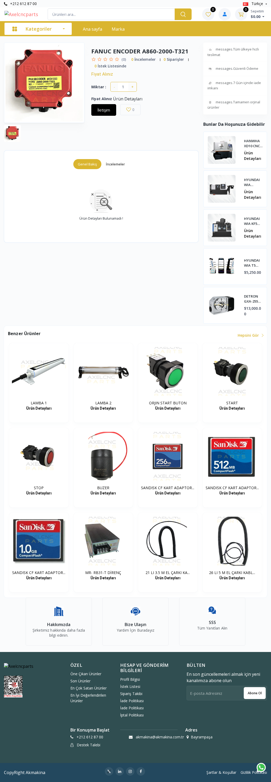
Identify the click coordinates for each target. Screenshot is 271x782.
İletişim (103, 110)
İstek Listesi (130, 686)
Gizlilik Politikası (254, 772)
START (232, 402)
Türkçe (257, 3)
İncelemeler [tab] (115, 164)
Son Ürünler (80, 680)
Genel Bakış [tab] (87, 164)
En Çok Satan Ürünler (88, 688)
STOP (39, 487)
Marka (118, 29)
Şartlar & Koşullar (221, 772)
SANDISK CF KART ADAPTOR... (167, 487)
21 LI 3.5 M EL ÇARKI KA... (168, 572)
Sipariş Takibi (131, 693)
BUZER (103, 487)
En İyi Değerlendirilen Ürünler (88, 698)
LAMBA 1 (39, 402)
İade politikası (132, 700)
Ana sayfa (92, 29)
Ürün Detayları (252, 155)
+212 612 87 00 (23, 3)
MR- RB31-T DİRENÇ (103, 572)
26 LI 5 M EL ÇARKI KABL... (232, 572)
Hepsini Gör (249, 335)
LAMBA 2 (103, 402)
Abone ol (255, 693)
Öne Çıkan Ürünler (85, 673)
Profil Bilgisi (130, 679)
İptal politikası (132, 715)
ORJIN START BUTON (168, 402)
